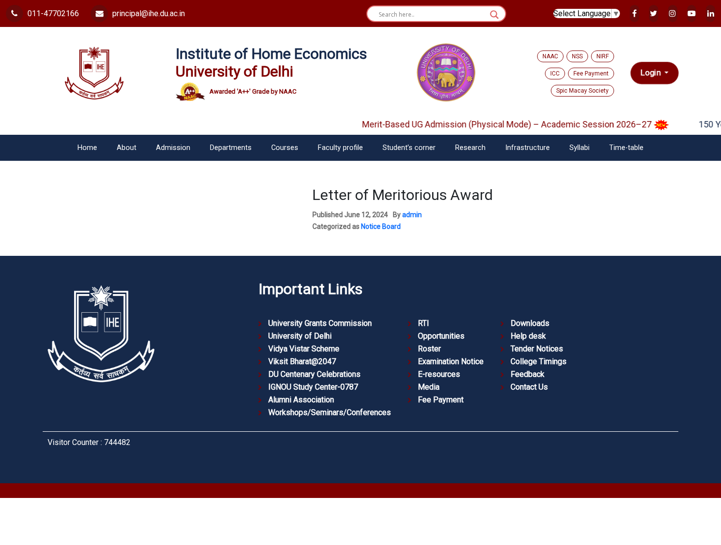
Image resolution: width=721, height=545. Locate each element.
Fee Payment (591, 73)
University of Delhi (300, 336)
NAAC (550, 56)
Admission (173, 148)
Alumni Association (301, 399)
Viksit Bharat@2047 (302, 361)
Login (652, 73)
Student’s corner (409, 148)
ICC (555, 73)
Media (428, 387)
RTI (423, 323)
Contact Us (529, 387)
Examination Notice (451, 361)
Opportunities (441, 336)
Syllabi (579, 148)
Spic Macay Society (582, 90)
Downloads (530, 323)
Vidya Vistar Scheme (303, 348)
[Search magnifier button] (494, 15)
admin (412, 215)
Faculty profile (340, 148)
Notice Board (381, 226)
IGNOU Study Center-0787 (313, 387)
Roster (429, 348)
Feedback (527, 374)
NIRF (602, 56)
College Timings (538, 361)
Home (87, 148)
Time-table (626, 148)
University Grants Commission (320, 323)
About (126, 148)
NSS (577, 56)
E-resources (439, 374)
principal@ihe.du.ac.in (147, 13)
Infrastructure (527, 148)
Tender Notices (537, 348)
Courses (284, 148)
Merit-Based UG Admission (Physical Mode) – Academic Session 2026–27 (499, 124)
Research (470, 148)
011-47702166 (52, 13)
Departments (231, 148)
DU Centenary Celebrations (314, 374)
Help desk (528, 336)
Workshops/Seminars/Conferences (329, 412)
